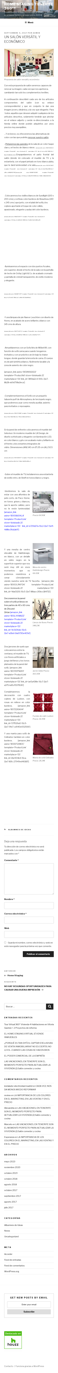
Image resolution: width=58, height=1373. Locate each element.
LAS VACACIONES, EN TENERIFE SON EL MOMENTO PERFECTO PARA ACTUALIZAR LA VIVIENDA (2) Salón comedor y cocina (27, 1065)
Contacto (8, 1366)
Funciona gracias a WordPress (29, 1366)
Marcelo (8, 1124)
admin (36, 33)
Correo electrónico (15, 913)
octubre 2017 (10, 1190)
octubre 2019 (10, 1173)
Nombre (9, 899)
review (7, 1095)
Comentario (11, 860)
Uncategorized (11, 1236)
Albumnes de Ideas (19, 830)
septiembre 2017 (12, 1196)
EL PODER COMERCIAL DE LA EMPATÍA (24, 1056)
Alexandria (9, 1108)
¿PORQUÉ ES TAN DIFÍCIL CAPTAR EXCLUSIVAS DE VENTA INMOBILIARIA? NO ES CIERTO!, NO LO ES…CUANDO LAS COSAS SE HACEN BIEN (28, 1046)
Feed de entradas (12, 1260)
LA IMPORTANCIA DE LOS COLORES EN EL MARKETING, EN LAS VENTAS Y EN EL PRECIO (27, 1099)
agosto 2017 (10, 1202)
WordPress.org (11, 1271)
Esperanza (9, 1137)
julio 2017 (8, 1207)
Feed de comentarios (14, 1265)
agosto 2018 (10, 1184)
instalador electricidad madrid (18, 1086)
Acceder (8, 1254)
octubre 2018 (10, 1179)
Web (6, 928)
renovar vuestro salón (38, 137)
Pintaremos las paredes (16, 144)
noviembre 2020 (12, 1167)
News (7, 1231)
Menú (30, 22)
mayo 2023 (9, 1161)
